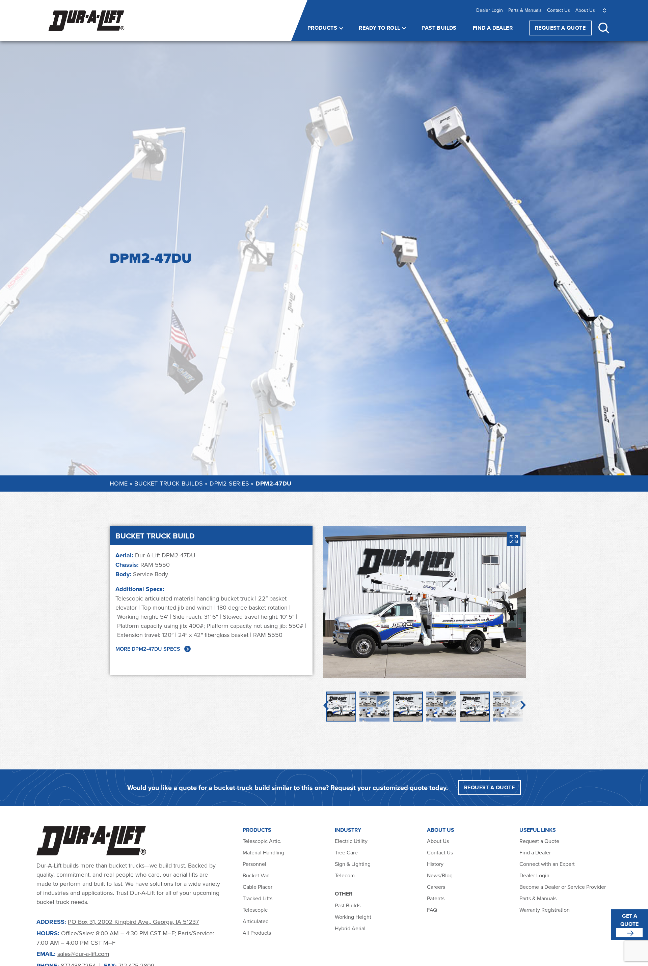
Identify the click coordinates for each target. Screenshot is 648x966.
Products (322, 28)
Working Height (353, 916)
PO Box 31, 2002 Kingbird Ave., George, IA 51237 (133, 921)
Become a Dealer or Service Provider (563, 886)
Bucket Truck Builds (168, 483)
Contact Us (558, 10)
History (435, 864)
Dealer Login (489, 10)
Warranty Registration (544, 909)
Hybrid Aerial (350, 928)
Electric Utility (351, 841)
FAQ (432, 909)
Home (119, 483)
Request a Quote (539, 841)
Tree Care (346, 852)
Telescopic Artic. (262, 841)
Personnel (254, 864)
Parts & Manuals (525, 10)
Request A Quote (560, 28)
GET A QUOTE (629, 920)
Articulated (256, 921)
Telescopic (255, 909)
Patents (435, 898)
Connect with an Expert (547, 864)
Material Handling (263, 852)
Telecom (345, 875)
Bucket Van (256, 875)
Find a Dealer (493, 28)
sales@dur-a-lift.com (83, 953)
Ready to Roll (379, 28)
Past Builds (439, 28)
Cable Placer (257, 886)
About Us (585, 10)
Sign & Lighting (353, 864)
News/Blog (440, 875)
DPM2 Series (229, 483)
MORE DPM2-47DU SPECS (147, 649)
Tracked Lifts (257, 898)
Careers (436, 886)
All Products (257, 932)
